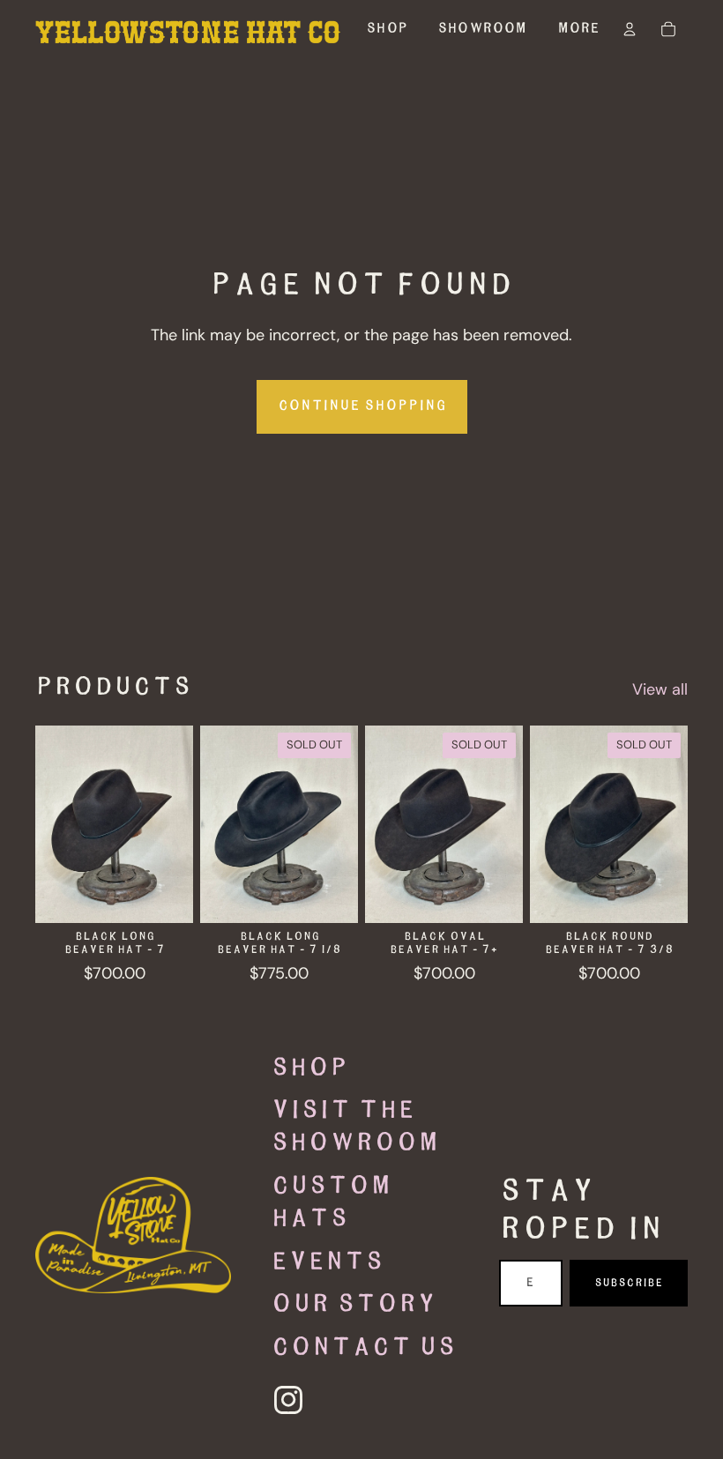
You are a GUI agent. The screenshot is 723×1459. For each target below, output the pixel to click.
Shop (309, 1068)
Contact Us (363, 1348)
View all (660, 689)
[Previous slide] (54, 824)
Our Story (353, 1304)
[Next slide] (173, 824)
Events (327, 1262)
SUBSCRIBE (628, 1283)
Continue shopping (362, 405)
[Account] (629, 29)
